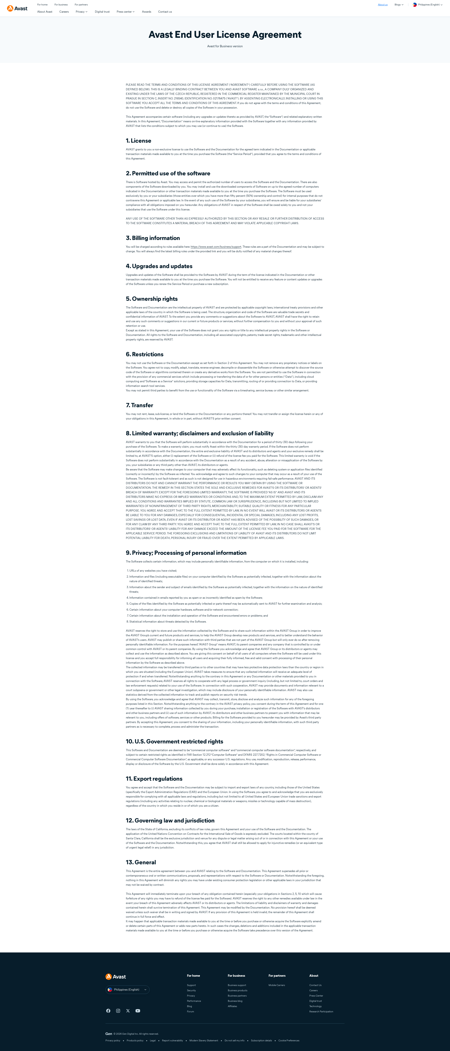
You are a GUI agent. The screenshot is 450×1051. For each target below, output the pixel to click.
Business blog (235, 1001)
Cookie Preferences (288, 1040)
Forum (190, 1011)
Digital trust (315, 1001)
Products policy (135, 1040)
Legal (153, 1040)
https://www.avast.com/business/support (216, 246)
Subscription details (261, 1040)
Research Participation (321, 1011)
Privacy (191, 995)
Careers (313, 990)
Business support (237, 985)
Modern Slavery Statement (203, 1040)
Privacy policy (112, 1040)
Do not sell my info (235, 1040)
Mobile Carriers (277, 985)
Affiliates (232, 1006)
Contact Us (315, 985)
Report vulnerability (172, 1040)
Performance (194, 1001)
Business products (237, 990)
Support (191, 985)
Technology (315, 1006)
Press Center (316, 995)
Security (191, 990)
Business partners (237, 995)
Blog (189, 1006)
